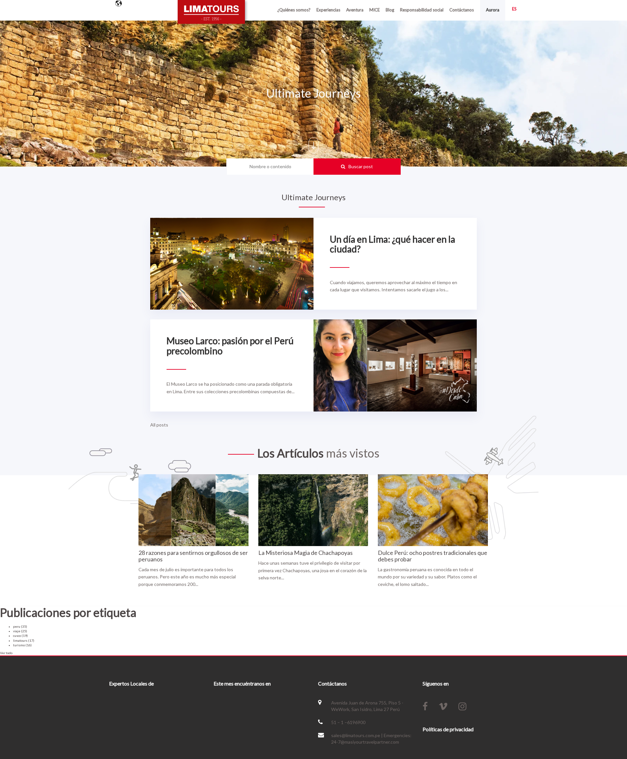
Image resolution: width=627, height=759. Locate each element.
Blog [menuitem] (390, 9)
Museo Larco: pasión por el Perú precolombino (230, 345)
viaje (20, 631)
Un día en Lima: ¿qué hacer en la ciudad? (392, 244)
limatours (23, 640)
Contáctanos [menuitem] (461, 9)
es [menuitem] (514, 8)
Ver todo (6, 653)
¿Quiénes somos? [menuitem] (294, 9)
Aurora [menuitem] (492, 9)
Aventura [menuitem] (354, 9)
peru (20, 626)
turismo (22, 645)
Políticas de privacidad (448, 729)
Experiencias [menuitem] (328, 9)
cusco (20, 636)
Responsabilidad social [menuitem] (421, 9)
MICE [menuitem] (374, 9)
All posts (159, 425)
